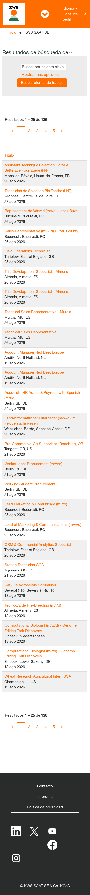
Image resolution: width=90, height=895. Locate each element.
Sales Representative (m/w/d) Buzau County (41, 231)
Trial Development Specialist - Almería (36, 271)
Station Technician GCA (24, 564)
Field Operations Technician (27, 251)
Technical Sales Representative (30, 332)
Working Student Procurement (30, 484)
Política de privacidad (45, 807)
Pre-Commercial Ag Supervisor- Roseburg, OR (44, 443)
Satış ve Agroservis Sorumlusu (30, 585)
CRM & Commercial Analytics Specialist (38, 544)
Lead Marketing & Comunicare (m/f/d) (36, 504)
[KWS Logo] (13, 13)
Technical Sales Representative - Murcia (38, 311)
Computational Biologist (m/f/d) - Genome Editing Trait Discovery (39, 653)
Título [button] (9, 155)
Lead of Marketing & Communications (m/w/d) (43, 524)
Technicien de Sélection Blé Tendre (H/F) (38, 190)
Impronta (45, 796)
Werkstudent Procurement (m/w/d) (33, 463)
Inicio (12, 32)
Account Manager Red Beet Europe (34, 352)
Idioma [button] (69, 8)
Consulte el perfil (75, 16)
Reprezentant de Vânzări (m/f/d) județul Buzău (42, 210)
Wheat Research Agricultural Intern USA (38, 676)
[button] (45, 14)
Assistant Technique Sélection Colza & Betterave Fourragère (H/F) (36, 167)
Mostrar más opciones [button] (41, 74)
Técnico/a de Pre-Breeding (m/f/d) (33, 605)
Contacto (45, 786)
